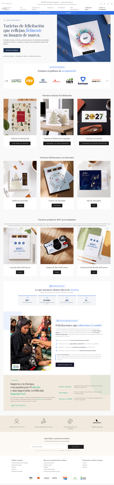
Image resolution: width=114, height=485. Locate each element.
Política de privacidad (49, 469)
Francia (84, 462)
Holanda (85, 467)
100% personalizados (74, 8)
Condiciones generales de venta (52, 471)
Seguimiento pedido (17, 465)
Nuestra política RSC (49, 462)
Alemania (85, 465)
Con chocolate (23, 8)
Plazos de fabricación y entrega (20, 462)
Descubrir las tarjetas (12, 50)
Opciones (14, 469)
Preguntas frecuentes (17, 471)
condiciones (68, 450)
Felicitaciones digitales (36, 8)
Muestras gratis (48, 465)
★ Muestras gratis (88, 8)
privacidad (62, 450)
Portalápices (61, 7)
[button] (74, 13)
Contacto (14, 467)
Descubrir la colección (63, 364)
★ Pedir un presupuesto (102, 8)
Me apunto (75, 446)
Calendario (50, 7)
